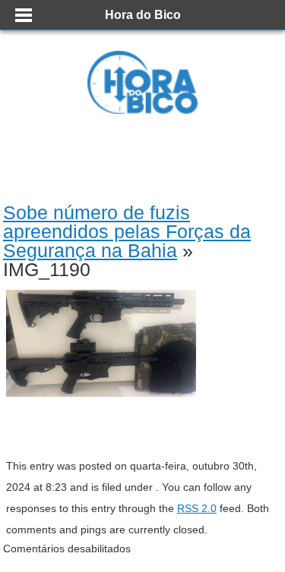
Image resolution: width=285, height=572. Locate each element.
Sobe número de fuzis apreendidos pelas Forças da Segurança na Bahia (127, 231)
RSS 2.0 (197, 508)
